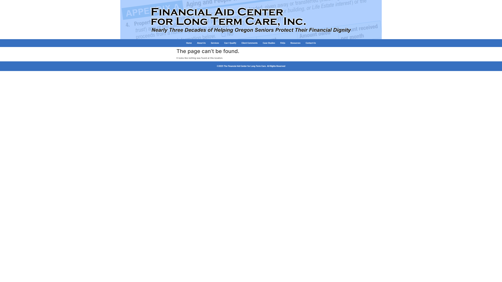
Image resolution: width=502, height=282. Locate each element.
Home (189, 43)
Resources (295, 43)
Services (215, 43)
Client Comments (249, 43)
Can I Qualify (230, 43)
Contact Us (311, 43)
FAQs (282, 43)
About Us (201, 43)
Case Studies (269, 43)
